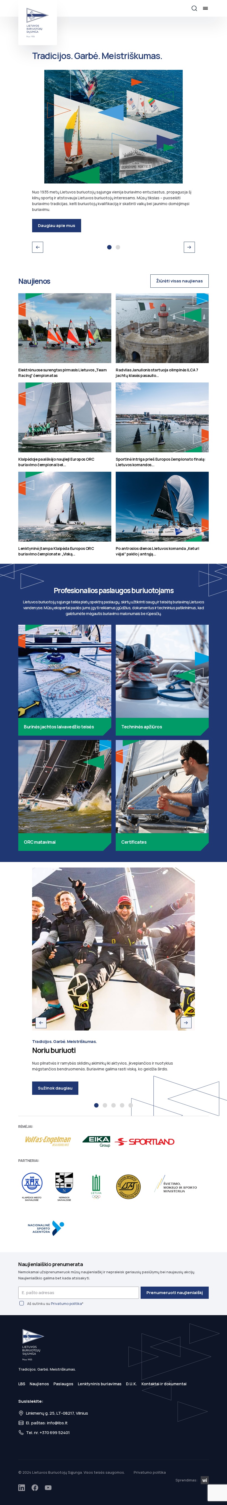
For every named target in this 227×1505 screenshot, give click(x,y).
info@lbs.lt (57, 1423)
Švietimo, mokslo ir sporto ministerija (177, 1187)
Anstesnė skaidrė (37, 247)
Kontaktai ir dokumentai (164, 1383)
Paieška (194, 8)
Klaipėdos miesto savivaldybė (32, 1187)
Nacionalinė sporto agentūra (48, 1228)
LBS (21, 1383)
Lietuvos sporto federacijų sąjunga (128, 1187)
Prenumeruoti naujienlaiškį (174, 1292)
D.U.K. (131, 1383)
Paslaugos (63, 1383)
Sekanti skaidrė (189, 247)
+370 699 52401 (55, 1432)
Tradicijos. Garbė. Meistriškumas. (109, 247)
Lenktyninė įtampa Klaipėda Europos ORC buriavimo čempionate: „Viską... (56, 551)
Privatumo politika (66, 1303)
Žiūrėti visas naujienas (179, 281)
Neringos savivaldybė (64, 1187)
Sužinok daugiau (55, 1088)
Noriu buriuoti (96, 1105)
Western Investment (205, 1480)
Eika (96, 1142)
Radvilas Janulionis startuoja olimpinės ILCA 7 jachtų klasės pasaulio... (157, 372)
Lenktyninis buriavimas (100, 1383)
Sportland (144, 1142)
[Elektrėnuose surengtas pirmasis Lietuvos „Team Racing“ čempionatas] (64, 328)
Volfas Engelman (48, 1142)
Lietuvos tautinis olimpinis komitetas (96, 1187)
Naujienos (39, 1383)
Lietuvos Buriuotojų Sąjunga (37, 22)
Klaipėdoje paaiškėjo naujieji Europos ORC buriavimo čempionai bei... (56, 461)
